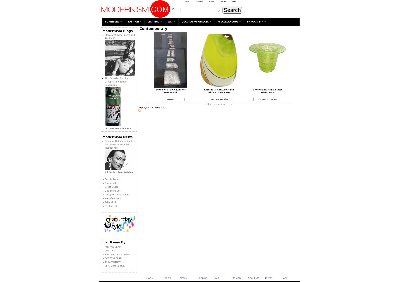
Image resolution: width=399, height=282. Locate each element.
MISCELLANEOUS (228, 21)
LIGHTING (154, 21)
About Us (199, 1)
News (183, 278)
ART (171, 21)
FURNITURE (112, 21)
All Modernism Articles (119, 172)
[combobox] (200, 10)
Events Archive (113, 179)
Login (233, 1)
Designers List (112, 191)
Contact (223, 1)
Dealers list (111, 206)
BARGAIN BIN (255, 21)
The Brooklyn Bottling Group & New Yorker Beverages (117, 81)
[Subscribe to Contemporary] (139, 111)
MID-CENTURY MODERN (117, 254)
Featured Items (113, 183)
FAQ (216, 278)
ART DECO (110, 250)
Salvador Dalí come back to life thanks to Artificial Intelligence (120, 144)
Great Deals (111, 187)
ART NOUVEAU (113, 247)
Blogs (149, 278)
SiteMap (236, 278)
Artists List (110, 202)
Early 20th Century (115, 266)
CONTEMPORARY (114, 258)
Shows (187, 1)
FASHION (134, 21)
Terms (268, 278)
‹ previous (219, 104)
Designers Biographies (117, 194)
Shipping (202, 278)
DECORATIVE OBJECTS (196, 21)
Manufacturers (113, 198)
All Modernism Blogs (119, 128)
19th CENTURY (113, 262)
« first (208, 104)
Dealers (211, 1)
